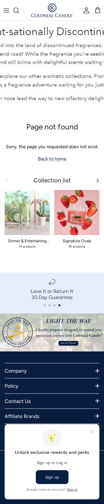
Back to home (52, 159)
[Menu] (6, 10)
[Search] (19, 10)
